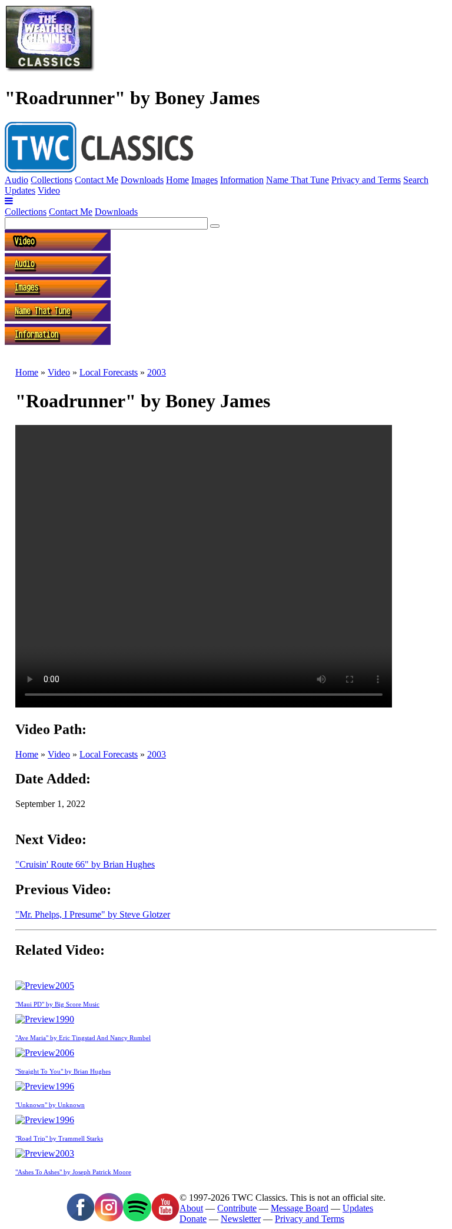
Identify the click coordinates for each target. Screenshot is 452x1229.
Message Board (299, 1208)
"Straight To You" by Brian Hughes (63, 1071)
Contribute (237, 1208)
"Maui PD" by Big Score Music (57, 1004)
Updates (20, 190)
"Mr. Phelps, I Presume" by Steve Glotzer (92, 914)
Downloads (142, 180)
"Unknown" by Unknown (50, 1104)
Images (204, 180)
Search (415, 180)
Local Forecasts (108, 372)
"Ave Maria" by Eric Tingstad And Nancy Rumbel (83, 1037)
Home (177, 180)
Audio (16, 180)
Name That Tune (297, 180)
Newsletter (241, 1219)
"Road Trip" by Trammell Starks (59, 1138)
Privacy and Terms (366, 180)
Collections (51, 180)
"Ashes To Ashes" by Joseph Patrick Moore (73, 1171)
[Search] (215, 226)
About (191, 1208)
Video (49, 190)
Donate (193, 1219)
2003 (156, 372)
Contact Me (96, 180)
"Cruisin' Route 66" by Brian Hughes (85, 864)
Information (242, 180)
